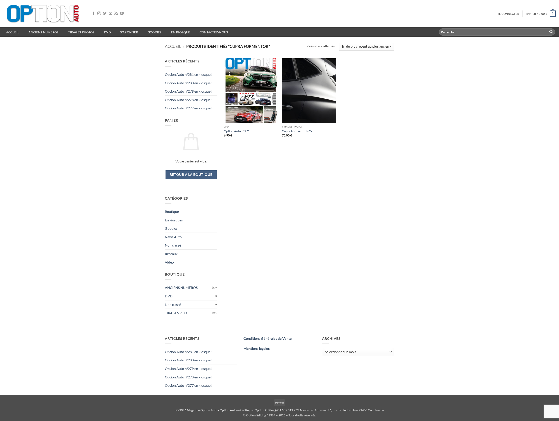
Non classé (173, 245)
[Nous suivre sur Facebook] (93, 14)
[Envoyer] (551, 32)
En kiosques (174, 220)
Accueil (173, 46)
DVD (169, 296)
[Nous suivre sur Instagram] (99, 14)
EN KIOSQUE (180, 32)
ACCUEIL (12, 32)
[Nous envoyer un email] (110, 14)
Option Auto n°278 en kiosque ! (188, 100)
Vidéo (169, 262)
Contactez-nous (214, 32)
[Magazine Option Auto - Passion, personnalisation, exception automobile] (43, 14)
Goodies (155, 32)
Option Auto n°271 (237, 131)
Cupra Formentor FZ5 (297, 131)
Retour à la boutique (191, 174)
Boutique (172, 211)
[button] (508, 14)
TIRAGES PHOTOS (179, 313)
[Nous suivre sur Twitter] (105, 14)
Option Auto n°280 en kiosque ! (188, 83)
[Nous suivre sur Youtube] (122, 14)
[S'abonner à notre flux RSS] (116, 14)
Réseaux (171, 254)
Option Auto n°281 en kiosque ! (188, 74)
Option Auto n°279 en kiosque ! (188, 91)
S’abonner (129, 32)
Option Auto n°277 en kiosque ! (188, 108)
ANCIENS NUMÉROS (181, 287)
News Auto (173, 237)
